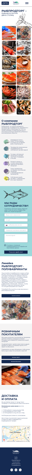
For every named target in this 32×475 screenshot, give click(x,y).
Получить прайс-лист (16, 252)
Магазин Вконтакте (16, 361)
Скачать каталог (16, 295)
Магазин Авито (16, 357)
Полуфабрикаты (16, 465)
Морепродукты (16, 460)
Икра (16, 458)
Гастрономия (16, 462)
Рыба (15, 457)
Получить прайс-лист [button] (5, 3)
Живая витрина (16, 463)
